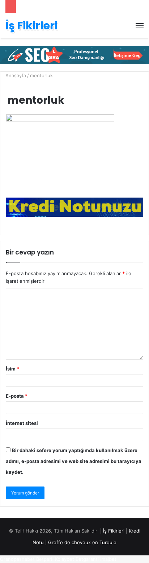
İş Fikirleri (113, 531)
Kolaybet (64, 559)
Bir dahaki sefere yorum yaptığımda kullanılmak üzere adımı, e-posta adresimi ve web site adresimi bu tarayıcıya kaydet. (73, 461)
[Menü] (140, 25)
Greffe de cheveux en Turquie (82, 542)
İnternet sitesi (22, 423)
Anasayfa (15, 75)
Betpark (45, 559)
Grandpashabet (17, 559)
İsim (12, 369)
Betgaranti (87, 559)
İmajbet (108, 559)
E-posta (16, 396)
